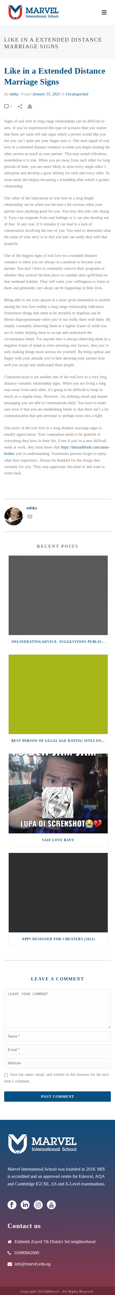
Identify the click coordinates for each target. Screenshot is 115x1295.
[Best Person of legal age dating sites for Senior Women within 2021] (58, 694)
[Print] (33, 106)
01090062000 (27, 1252)
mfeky (13, 94)
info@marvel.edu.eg (33, 1264)
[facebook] (12, 1205)
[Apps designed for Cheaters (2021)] (58, 892)
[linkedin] (25, 1205)
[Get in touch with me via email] (30, 517)
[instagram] (38, 1205)
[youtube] (51, 1205)
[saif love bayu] (58, 793)
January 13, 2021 (46, 94)
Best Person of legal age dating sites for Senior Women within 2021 (59, 741)
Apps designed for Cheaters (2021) (58, 939)
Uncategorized (77, 94)
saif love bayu (58, 840)
